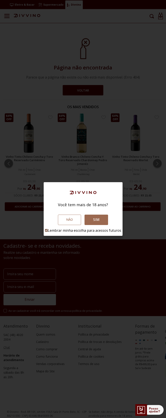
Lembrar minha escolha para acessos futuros (84, 230)
